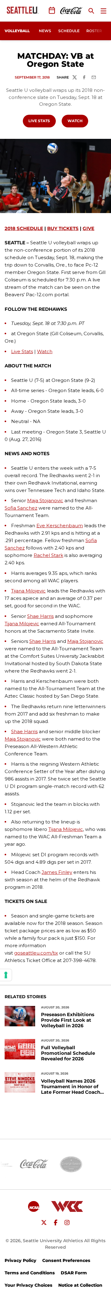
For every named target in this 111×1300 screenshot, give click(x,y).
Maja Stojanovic (45, 500)
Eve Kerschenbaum (59, 525)
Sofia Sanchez (21, 508)
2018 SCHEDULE (24, 228)
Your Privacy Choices (28, 1285)
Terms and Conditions (30, 1273)
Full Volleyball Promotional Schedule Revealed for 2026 (68, 1053)
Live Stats (42, 120)
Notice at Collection (80, 1285)
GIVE (88, 228)
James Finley (57, 872)
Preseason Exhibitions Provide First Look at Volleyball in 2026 (67, 1020)
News (45, 30)
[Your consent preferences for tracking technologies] (6, 975)
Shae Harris (40, 616)
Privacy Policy (20, 1260)
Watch (77, 120)
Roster (94, 30)
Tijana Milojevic (28, 591)
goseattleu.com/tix (36, 953)
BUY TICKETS (63, 228)
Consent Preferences (66, 1260)
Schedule (69, 30)
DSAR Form (74, 1273)
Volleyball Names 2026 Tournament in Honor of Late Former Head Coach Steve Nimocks (70, 1086)
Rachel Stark (48, 555)
